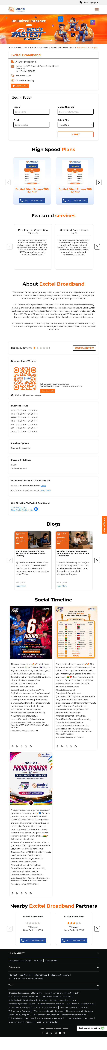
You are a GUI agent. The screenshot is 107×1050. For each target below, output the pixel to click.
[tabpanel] (53, 29)
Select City (63, 119)
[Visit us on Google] (47, 1032)
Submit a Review (84, 348)
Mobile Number (66, 106)
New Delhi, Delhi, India (22, 510)
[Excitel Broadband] (16, 10)
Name (16, 106)
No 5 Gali (38, 960)
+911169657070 (23, 75)
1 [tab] (52, 40)
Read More (21, 586)
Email (16, 120)
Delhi (43, 485)
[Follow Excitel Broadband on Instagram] (55, 1032)
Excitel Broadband (33, 916)
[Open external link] (104, 533)
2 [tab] (57, 40)
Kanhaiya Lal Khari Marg (19, 960)
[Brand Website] (64, 1032)
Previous (8, 182)
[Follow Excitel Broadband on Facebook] (42, 1032)
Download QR (48, 391)
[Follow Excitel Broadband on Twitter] (51, 1032)
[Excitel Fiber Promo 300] (75, 181)
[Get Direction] (36, 510)
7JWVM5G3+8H (18, 507)
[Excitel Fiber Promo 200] (32, 181)
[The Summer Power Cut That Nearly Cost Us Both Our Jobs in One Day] (32, 540)
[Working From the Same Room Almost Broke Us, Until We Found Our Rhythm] (74, 540)
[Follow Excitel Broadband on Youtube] (59, 1032)
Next (99, 182)
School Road (51, 960)
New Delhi (46, 490)
